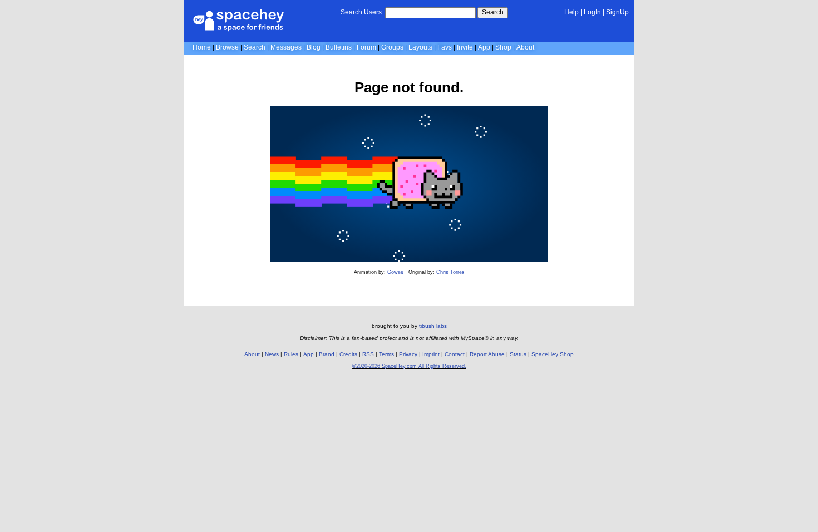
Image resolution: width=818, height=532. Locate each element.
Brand (326, 354)
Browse (227, 47)
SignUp (617, 12)
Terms (386, 354)
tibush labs (433, 326)
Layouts (420, 47)
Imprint (431, 354)
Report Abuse (487, 354)
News (272, 354)
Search (493, 12)
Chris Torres (450, 272)
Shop (503, 47)
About (525, 47)
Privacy (408, 354)
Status (518, 354)
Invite (465, 47)
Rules (291, 354)
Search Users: (362, 12)
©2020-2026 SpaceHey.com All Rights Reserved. (409, 366)
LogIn (592, 12)
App (484, 47)
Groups (392, 47)
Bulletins (339, 47)
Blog (314, 47)
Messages (286, 47)
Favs (444, 47)
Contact (455, 354)
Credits (348, 354)
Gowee (395, 272)
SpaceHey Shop (552, 354)
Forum (366, 47)
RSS (368, 354)
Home (202, 47)
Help (571, 12)
